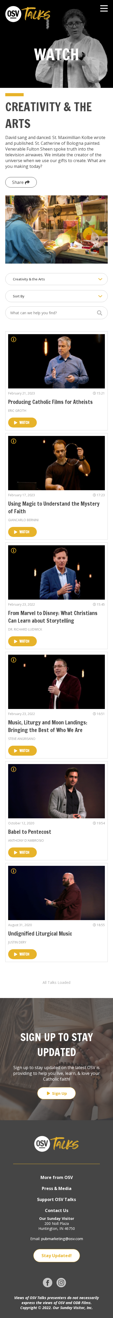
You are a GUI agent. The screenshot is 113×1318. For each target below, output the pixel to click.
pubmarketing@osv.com (62, 1238)
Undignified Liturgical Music (40, 933)
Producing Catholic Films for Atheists (50, 402)
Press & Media (56, 1188)
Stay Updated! (57, 1255)
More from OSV (56, 1177)
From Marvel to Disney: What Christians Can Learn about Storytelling (52, 617)
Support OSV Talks (56, 1199)
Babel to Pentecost (29, 832)
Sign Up (59, 1093)
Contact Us (56, 1210)
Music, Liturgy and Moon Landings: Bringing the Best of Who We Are (47, 726)
